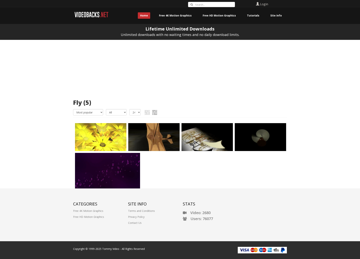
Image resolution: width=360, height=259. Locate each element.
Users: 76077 (200, 218)
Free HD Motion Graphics (88, 217)
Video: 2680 (199, 212)
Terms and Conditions (141, 211)
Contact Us (135, 223)
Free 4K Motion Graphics (88, 211)
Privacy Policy (136, 217)
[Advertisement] (180, 68)
